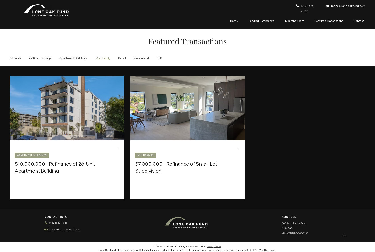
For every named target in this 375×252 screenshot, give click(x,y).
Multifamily (103, 58)
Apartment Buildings (73, 58)
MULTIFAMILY (146, 155)
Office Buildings (40, 58)
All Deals (15, 58)
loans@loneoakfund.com (348, 5)
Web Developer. (267, 250)
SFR (159, 58)
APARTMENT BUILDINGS (31, 155)
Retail (122, 58)
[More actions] (119, 149)
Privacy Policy (214, 247)
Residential (141, 58)
